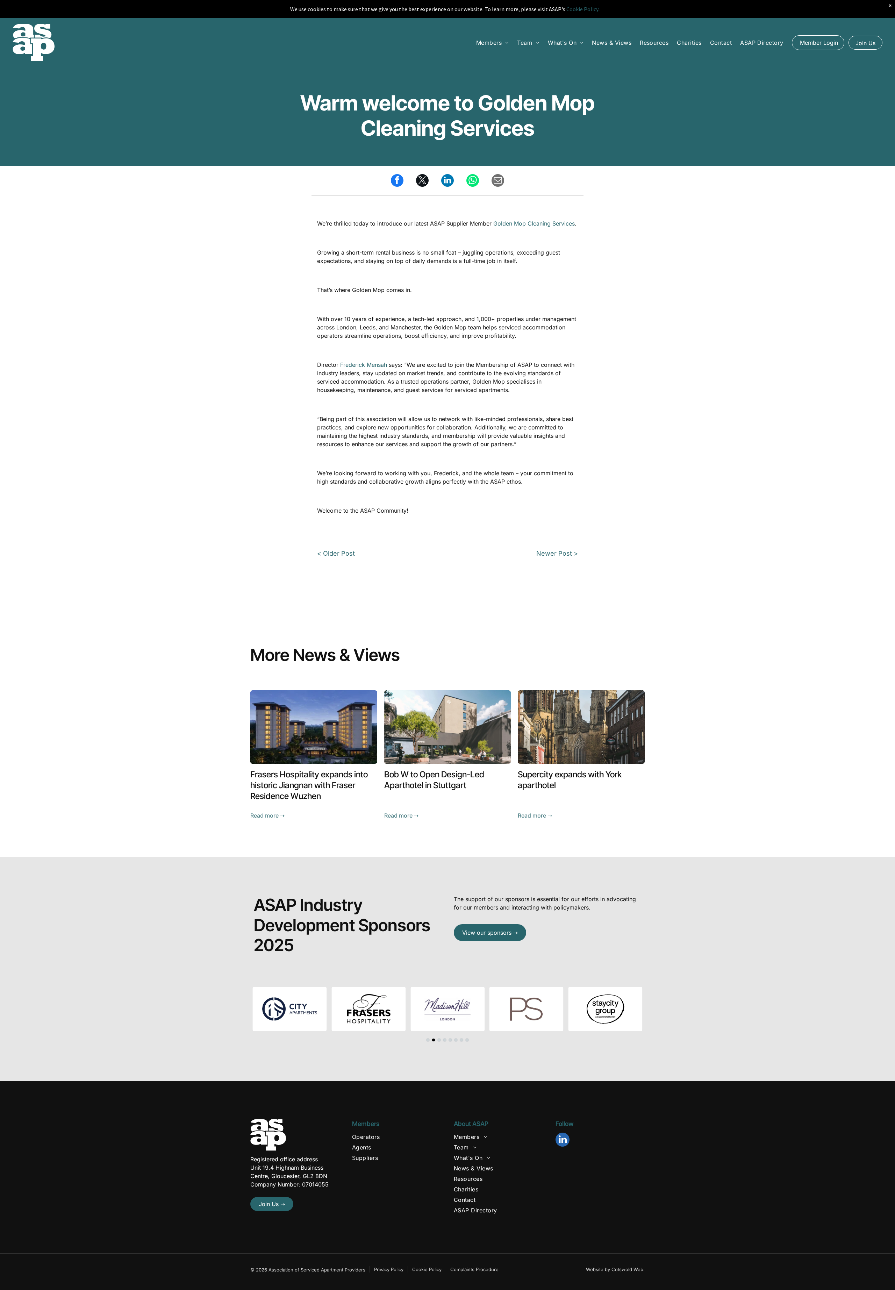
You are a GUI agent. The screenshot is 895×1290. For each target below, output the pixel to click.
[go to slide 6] (455, 1040)
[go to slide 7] (461, 1040)
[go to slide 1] (428, 1040)
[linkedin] (563, 1140)
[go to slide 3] (439, 1040)
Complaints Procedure (474, 1269)
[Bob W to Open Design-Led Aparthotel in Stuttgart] (447, 727)
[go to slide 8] (467, 1040)
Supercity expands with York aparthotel (570, 779)
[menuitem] (492, 42)
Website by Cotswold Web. (615, 1269)
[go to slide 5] (450, 1040)
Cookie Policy (427, 1269)
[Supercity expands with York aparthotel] (581, 727)
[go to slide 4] (444, 1040)
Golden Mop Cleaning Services (534, 223)
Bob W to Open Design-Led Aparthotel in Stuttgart (434, 779)
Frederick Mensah (363, 364)
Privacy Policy (388, 1269)
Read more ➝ (267, 815)
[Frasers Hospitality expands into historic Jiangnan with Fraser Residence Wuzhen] (313, 727)
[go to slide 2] (433, 1040)
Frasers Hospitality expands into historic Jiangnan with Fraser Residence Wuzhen (309, 785)
